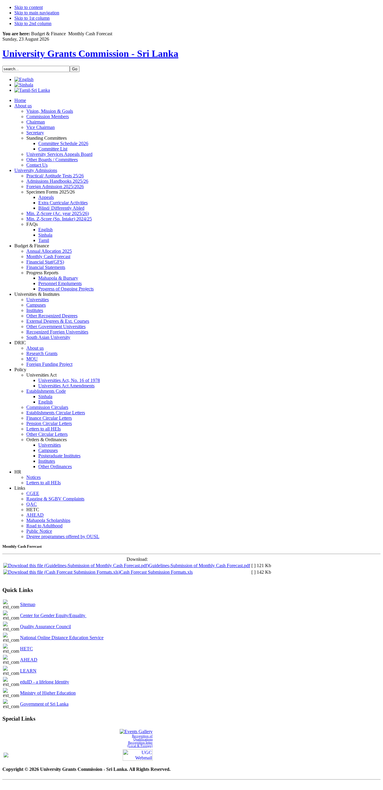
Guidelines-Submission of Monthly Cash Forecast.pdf (199, 565)
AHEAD (28, 659)
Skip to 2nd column (32, 23)
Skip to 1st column (32, 18)
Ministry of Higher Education (48, 692)
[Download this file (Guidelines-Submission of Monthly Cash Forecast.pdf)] (76, 565)
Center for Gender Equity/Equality (53, 615)
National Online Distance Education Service (62, 637)
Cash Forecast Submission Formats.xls (156, 572)
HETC (26, 648)
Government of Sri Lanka (44, 704)
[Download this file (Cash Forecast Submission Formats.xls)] (61, 572)
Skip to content (28, 7)
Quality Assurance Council (45, 626)
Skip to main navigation (36, 12)
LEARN (28, 670)
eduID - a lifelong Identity (44, 681)
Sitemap (27, 604)
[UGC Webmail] (138, 754)
